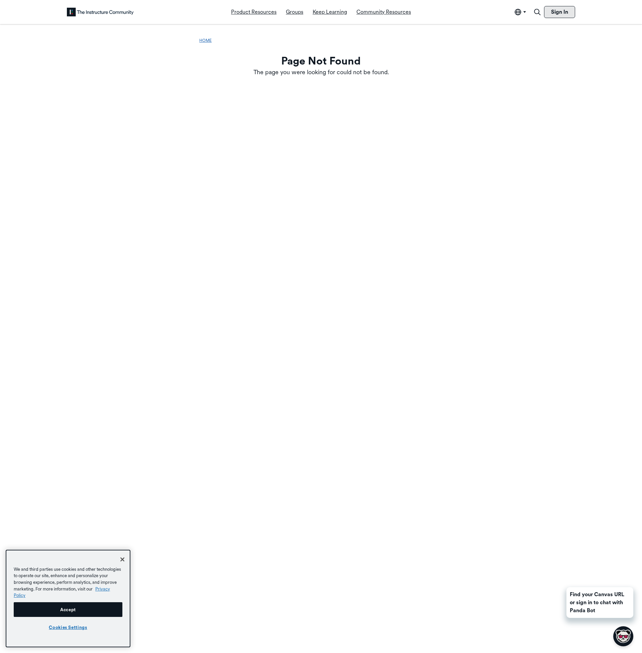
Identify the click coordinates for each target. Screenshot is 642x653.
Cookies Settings (68, 627)
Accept (68, 609)
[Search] (537, 12)
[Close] (122, 559)
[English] (100, 12)
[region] (68, 598)
